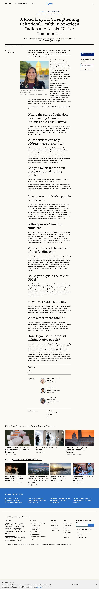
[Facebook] (77, 538)
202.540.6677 (50, 414)
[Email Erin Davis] (47, 416)
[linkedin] (8, 52)
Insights (53, 520)
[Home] (17, 517)
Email (81, 63)
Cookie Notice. (39, 587)
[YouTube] (86, 538)
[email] (13, 52)
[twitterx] (10, 52)
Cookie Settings (75, 584)
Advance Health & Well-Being (27, 459)
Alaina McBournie (51, 397)
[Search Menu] (93, 4)
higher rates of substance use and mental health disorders (55, 54)
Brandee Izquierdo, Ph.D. (53, 378)
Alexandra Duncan (51, 387)
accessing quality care (56, 66)
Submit (87, 69)
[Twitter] (84, 537)
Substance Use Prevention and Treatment (36, 426)
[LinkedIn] (82, 538)
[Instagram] (79, 538)
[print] (15, 52)
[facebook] (6, 52)
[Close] (96, 584)
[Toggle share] (93, 49)
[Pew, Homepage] (49, 3)
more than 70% (36, 290)
